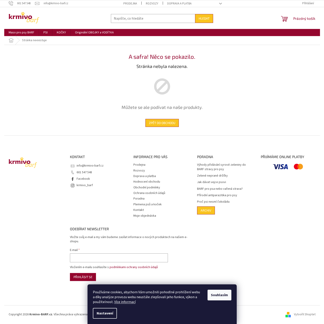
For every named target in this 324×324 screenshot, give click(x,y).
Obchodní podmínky (146, 187)
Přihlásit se (82, 277)
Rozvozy (152, 4)
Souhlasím (219, 295)
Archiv (206, 210)
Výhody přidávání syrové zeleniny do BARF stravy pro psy (221, 167)
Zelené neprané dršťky (212, 176)
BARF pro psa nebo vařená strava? (220, 189)
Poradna (139, 198)
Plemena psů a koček (147, 204)
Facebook (83, 179)
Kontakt (138, 210)
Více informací (125, 302)
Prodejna (130, 4)
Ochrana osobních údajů (149, 193)
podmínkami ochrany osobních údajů (134, 267)
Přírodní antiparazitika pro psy (217, 195)
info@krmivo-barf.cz (90, 165)
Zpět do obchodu (162, 123)
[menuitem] (21, 32)
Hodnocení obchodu (146, 181)
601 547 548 (84, 172)
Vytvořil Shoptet (305, 314)
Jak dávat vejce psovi (211, 182)
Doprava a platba (179, 4)
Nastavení (105, 313)
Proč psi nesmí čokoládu (213, 202)
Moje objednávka (144, 216)
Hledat (204, 18)
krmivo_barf (85, 185)
